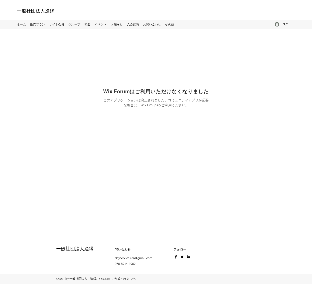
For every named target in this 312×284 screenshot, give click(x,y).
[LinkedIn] (188, 257)
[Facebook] (176, 257)
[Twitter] (182, 257)
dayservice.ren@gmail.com (133, 258)
